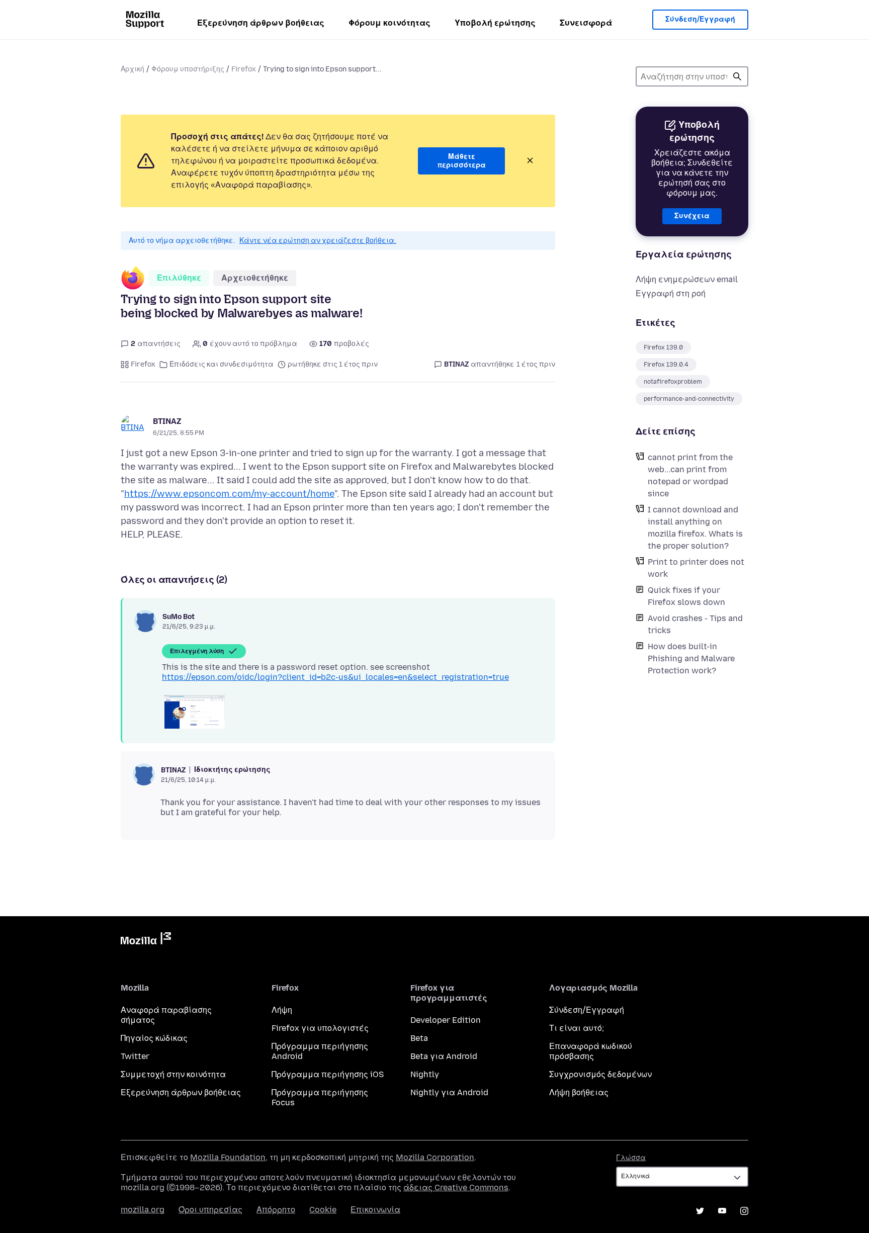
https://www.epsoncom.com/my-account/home (229, 493)
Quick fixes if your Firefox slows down (686, 596)
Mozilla (146, 940)
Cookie (322, 1209)
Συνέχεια (692, 216)
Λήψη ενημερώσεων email (687, 279)
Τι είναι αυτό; (576, 1028)
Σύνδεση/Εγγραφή (700, 19)
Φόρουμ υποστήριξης (187, 69)
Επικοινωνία (375, 1209)
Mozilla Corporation (435, 1157)
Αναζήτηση (737, 76)
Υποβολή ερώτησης (495, 23)
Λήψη (282, 1010)
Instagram (744, 1211)
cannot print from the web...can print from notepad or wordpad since (690, 475)
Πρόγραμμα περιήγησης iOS (328, 1074)
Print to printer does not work (696, 568)
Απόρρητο (275, 1209)
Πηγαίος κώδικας (154, 1038)
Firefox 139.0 (663, 347)
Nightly (424, 1074)
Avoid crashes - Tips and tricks (695, 624)
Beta (419, 1038)
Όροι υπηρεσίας (210, 1209)
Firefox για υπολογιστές (320, 1028)
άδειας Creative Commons (455, 1187)
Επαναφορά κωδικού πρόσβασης (590, 1051)
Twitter (135, 1056)
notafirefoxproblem (673, 381)
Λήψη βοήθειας (579, 1092)
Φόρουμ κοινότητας (389, 23)
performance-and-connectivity (689, 398)
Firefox (243, 69)
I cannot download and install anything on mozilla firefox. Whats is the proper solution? (695, 528)
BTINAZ (167, 421)
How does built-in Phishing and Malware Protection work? (691, 658)
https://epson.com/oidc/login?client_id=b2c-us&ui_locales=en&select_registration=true (335, 677)
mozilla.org (142, 1209)
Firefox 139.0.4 (666, 364)
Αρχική (132, 69)
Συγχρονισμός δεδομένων (600, 1074)
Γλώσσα (631, 1158)
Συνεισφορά (586, 23)
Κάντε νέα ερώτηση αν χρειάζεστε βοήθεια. (317, 240)
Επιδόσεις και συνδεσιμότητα (221, 364)
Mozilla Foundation (228, 1157)
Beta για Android (443, 1056)
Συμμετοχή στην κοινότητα (173, 1074)
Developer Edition (445, 1020)
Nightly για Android (449, 1092)
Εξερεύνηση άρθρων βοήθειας (260, 23)
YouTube (722, 1211)
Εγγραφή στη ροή (671, 293)
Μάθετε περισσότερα (462, 161)
